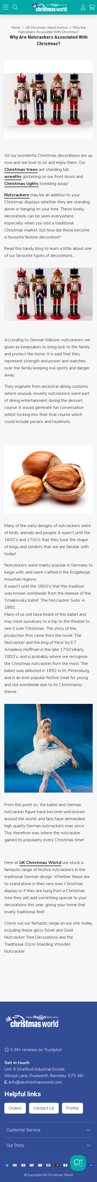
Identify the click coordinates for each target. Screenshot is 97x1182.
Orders (15, 1108)
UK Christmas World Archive (46, 27)
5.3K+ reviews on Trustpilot (35, 1050)
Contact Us (43, 1108)
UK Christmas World (40, 863)
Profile (72, 1108)
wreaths (13, 177)
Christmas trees (21, 170)
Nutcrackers (16, 195)
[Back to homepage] (49, 7)
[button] (92, 7)
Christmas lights (21, 184)
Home (15, 27)
